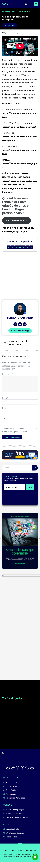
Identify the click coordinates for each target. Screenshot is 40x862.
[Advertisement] (20, 276)
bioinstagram (13, 341)
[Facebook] (20, 324)
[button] (36, 4)
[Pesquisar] (35, 468)
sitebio (19, 344)
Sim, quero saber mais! (16, 220)
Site (3, 418)
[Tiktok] (17, 767)
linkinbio (25, 341)
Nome (5, 398)
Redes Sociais (16, 12)
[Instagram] (15, 324)
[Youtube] (25, 324)
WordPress (26, 12)
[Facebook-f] (22, 767)
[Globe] (32, 767)
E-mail (5, 408)
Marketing (6, 12)
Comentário (7, 374)
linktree (10, 344)
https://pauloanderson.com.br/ (19, 127)
